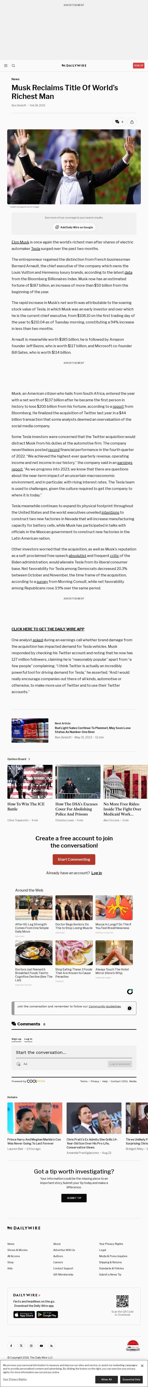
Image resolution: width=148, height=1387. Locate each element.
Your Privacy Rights (111, 1244)
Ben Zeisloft (19, 105)
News (10, 1243)
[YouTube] (41, 1345)
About (57, 1243)
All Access (13, 1256)
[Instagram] (31, 1345)
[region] (74, 1373)
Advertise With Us (64, 1250)
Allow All (106, 1379)
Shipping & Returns (110, 1262)
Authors (58, 1256)
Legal (102, 1250)
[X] (21, 1345)
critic (114, 556)
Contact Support (63, 1268)
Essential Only (131, 1379)
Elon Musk (20, 242)
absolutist (77, 556)
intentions (110, 512)
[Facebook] (11, 1345)
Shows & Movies (17, 1250)
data (128, 272)
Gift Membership (63, 1274)
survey (42, 581)
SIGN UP (138, 65)
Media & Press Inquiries (113, 1256)
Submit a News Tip (110, 1274)
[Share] (131, 121)
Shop (10, 1262)
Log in (96, 873)
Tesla (35, 248)
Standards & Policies (111, 1268)
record (54, 450)
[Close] (142, 1366)
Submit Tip (74, 1198)
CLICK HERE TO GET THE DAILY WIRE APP (48, 629)
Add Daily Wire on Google (76, 227)
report (118, 406)
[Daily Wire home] (74, 66)
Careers (58, 1262)
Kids (10, 1268)
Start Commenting (74, 859)
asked (38, 640)
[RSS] (51, 1345)
